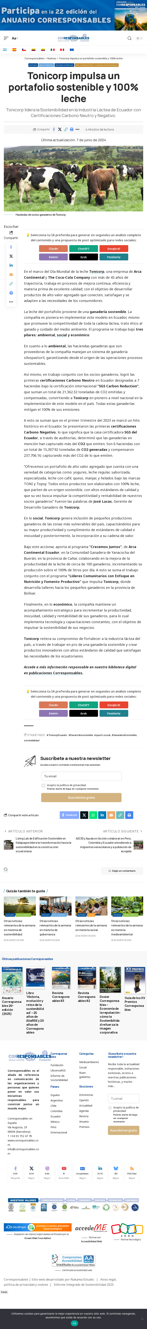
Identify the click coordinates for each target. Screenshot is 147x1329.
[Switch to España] (14, 50)
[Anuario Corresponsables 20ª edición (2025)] (12, 980)
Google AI (113, 248)
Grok (83, 257)
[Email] (11, 274)
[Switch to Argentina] (5, 50)
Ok (74, 1323)
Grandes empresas (64, 65)
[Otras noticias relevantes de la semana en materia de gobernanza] (56, 906)
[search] (129, 38)
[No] (142, 1319)
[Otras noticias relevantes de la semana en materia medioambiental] (127, 906)
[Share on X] (59, 129)
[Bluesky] (115, 1173)
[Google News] (82, 1173)
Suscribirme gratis (81, 797)
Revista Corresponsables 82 (87, 997)
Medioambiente (23, 915)
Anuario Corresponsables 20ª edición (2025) (11, 1006)
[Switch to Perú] (62, 50)
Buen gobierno (46, 65)
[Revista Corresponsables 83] (61, 978)
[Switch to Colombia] (33, 50)
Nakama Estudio (82, 1279)
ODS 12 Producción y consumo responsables (97, 65)
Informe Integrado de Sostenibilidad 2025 (84, 1284)
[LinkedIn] (100, 1173)
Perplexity (113, 257)
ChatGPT (83, 248)
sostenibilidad (31, 740)
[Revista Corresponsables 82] (87, 978)
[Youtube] (64, 1173)
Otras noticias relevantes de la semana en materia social (91, 925)
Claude (53, 248)
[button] (65, 129)
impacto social (102, 735)
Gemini (53, 257)
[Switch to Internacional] (72, 50)
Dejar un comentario (124, 870)
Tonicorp (96, 271)
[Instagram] (47, 1173)
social (62, 335)
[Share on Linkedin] (11, 265)
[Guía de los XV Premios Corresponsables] (135, 980)
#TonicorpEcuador (57, 735)
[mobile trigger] (7, 38)
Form (4, 1292)
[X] (31, 1173)
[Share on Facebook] (53, 129)
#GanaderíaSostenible (124, 735)
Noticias (33, 65)
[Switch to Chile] (24, 50)
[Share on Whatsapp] (93, 815)
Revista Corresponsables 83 (61, 997)
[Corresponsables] (73, 38)
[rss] (131, 1173)
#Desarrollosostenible (81, 735)
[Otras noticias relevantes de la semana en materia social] (91, 906)
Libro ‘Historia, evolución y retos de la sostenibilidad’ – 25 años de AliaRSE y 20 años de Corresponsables (35, 1013)
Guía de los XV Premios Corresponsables (135, 1004)
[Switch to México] (52, 50)
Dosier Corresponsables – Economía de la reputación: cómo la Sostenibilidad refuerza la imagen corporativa (110, 1014)
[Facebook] (15, 1173)
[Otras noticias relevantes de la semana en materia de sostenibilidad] (20, 906)
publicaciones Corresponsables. (55, 673)
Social (91, 915)
